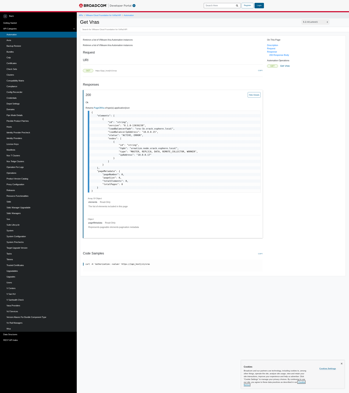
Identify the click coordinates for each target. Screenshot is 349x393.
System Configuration (16, 236)
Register (247, 5)
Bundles (10, 52)
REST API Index (10, 340)
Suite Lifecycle (13, 225)
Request (271, 48)
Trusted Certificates (15, 265)
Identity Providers (14, 138)
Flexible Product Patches (18, 121)
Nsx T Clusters (13, 156)
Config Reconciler (14, 92)
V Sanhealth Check (15, 300)
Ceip (9, 57)
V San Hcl (11, 294)
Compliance (12, 86)
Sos (8, 219)
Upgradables (12, 271)
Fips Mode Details (15, 115)
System (10, 231)
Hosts (9, 127)
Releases (11, 190)
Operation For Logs (15, 167)
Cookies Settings (327, 368)
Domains (11, 109)
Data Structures (10, 334)
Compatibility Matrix (15, 81)
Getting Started (10, 23)
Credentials (12, 98)
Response (272, 52)
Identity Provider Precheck (18, 132)
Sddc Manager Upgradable (18, 208)
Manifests (11, 150)
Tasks (9, 254)
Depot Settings (13, 104)
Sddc (9, 202)
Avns (9, 40)
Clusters (10, 75)
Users (9, 283)
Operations (11, 173)
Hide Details (254, 95)
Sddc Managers (14, 213)
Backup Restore (14, 46)
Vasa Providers (13, 306)
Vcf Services (12, 311)
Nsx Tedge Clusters (15, 161)
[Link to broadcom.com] (93, 6)
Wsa (9, 329)
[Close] (341, 363)
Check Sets (12, 69)
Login (259, 5)
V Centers (11, 288)
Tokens (10, 259)
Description (272, 45)
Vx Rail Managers (14, 323)
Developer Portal (120, 5)
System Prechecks (15, 242)
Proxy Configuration (15, 184)
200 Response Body (279, 55)
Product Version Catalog (17, 179)
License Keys (13, 144)
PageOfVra (99, 108)
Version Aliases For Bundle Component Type (26, 317)
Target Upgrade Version (17, 248)
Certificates (12, 63)
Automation (12, 34)
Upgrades (11, 277)
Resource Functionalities (17, 196)
